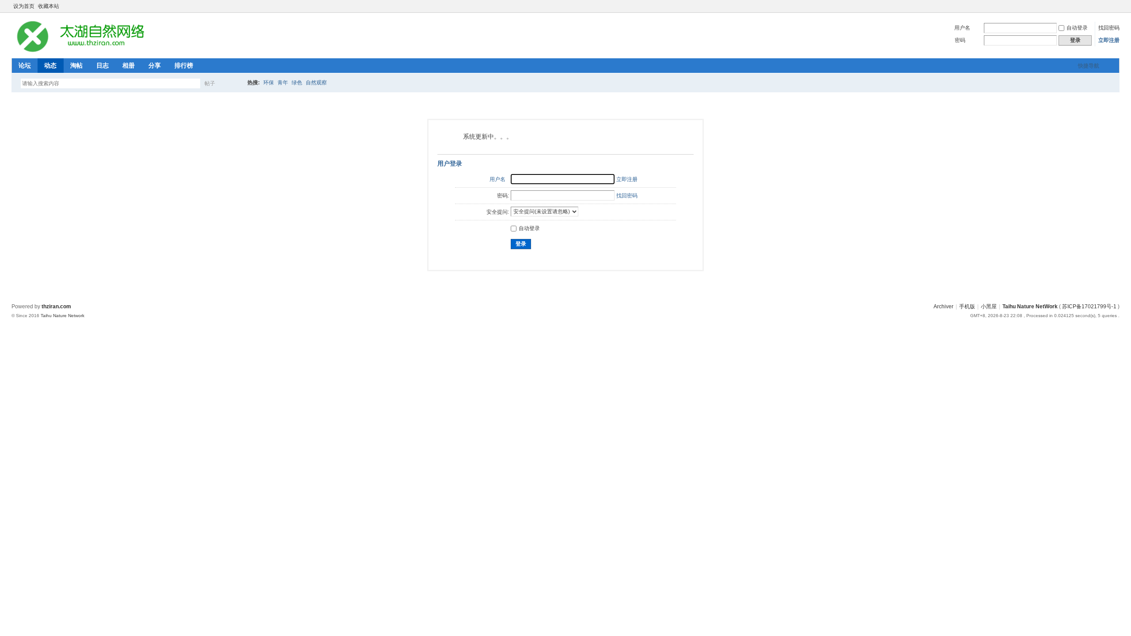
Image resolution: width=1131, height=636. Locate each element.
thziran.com (56, 306)
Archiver (943, 306)
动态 (50, 65)
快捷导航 (1088, 66)
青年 (282, 83)
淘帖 (76, 65)
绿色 (297, 83)
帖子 (210, 83)
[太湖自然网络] (77, 53)
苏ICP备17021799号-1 (1089, 306)
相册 (128, 65)
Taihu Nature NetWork (1030, 306)
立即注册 (1109, 40)
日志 (102, 65)
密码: (503, 196)
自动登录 (1077, 28)
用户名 (962, 28)
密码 (960, 40)
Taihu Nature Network (62, 315)
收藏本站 (48, 6)
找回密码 (1109, 28)
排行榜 (184, 65)
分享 (154, 65)
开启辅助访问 (1107, 6)
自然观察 (316, 83)
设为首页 (23, 6)
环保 (268, 83)
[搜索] (235, 83)
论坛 (25, 65)
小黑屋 (989, 306)
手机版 (967, 306)
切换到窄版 (1114, 6)
